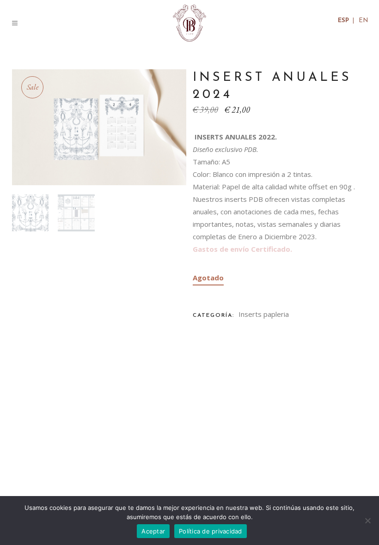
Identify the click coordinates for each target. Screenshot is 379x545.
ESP (343, 21)
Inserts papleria (263, 314)
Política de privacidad (210, 531)
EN (363, 21)
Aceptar (153, 531)
